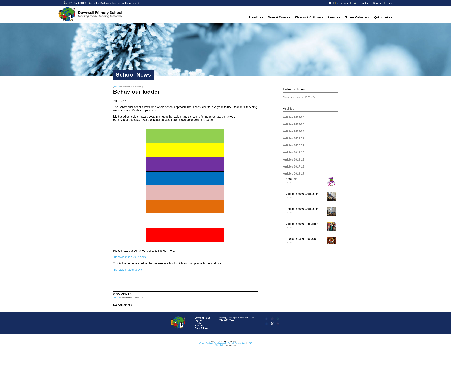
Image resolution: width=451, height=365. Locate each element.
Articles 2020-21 (293, 145)
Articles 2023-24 (293, 124)
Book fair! (291, 180)
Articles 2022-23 (293, 131)
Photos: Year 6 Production (302, 240)
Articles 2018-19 (293, 159)
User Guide (220, 345)
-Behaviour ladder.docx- (128, 269)
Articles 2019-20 (293, 152)
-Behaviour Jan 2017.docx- (130, 257)
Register (377, 3)
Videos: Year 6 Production (302, 225)
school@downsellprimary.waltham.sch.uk (116, 3)
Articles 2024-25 (293, 117)
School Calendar (356, 17)
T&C (250, 343)
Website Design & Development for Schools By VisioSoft (222, 343)
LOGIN (117, 87)
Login (389, 3)
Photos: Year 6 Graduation (302, 210)
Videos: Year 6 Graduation (302, 195)
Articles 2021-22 (293, 138)
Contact (365, 3)
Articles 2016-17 (293, 173)
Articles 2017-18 (293, 166)
